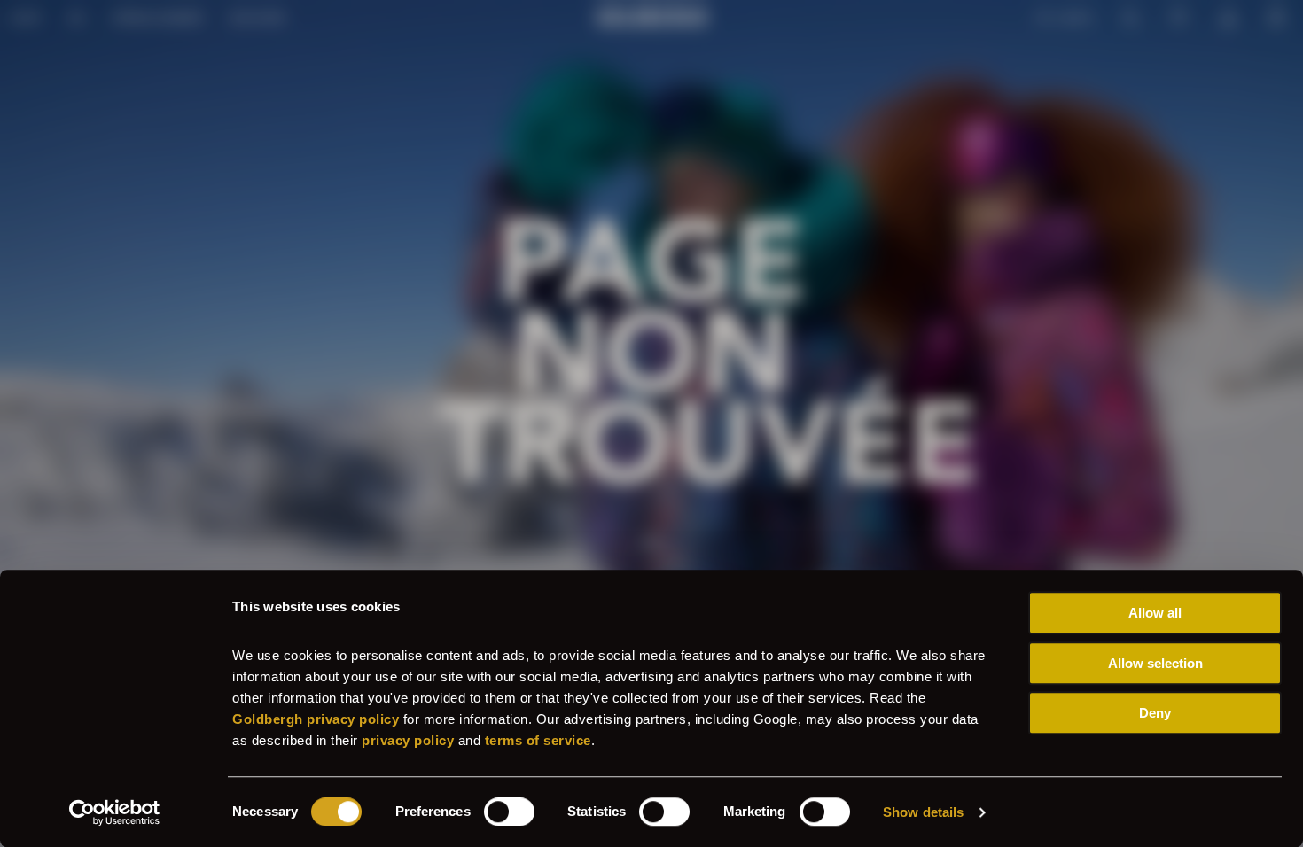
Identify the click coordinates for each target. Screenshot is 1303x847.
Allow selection (1155, 663)
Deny (1155, 712)
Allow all (1155, 612)
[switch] (509, 811)
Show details (923, 812)
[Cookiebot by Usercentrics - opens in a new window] (114, 812)
